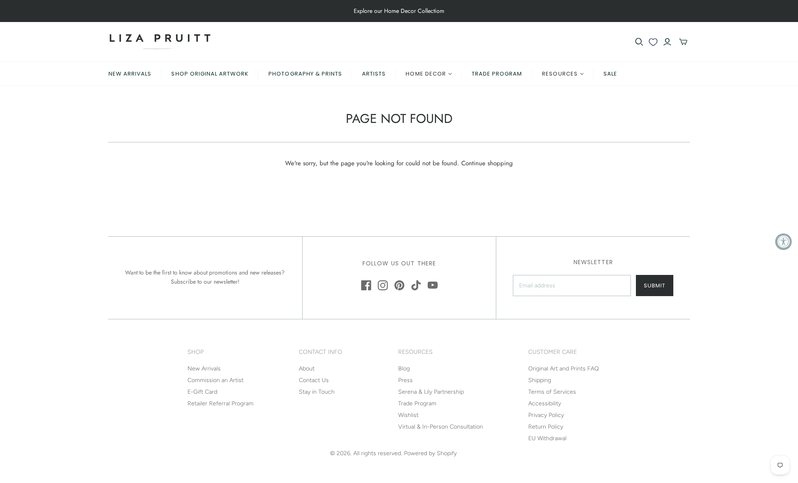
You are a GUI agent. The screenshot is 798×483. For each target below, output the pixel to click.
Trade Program (497, 74)
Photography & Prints (305, 74)
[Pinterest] (399, 285)
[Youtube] (433, 285)
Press (405, 380)
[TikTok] (416, 285)
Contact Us (314, 380)
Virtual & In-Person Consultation (440, 426)
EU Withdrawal (547, 438)
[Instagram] (383, 285)
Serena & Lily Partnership (431, 391)
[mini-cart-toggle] (683, 42)
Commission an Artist (215, 380)
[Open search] (639, 42)
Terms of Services (552, 391)
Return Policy (545, 426)
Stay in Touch (317, 391)
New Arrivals (129, 74)
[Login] (667, 42)
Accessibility (544, 403)
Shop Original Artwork (210, 74)
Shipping (539, 380)
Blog (404, 368)
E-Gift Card (202, 391)
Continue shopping (487, 163)
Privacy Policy (546, 415)
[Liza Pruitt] (160, 41)
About (307, 368)
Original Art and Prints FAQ (563, 368)
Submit (654, 285)
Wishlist (408, 415)
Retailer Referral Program (220, 403)
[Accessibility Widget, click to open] (783, 241)
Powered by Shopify (430, 453)
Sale (610, 74)
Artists (374, 74)
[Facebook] (366, 285)
